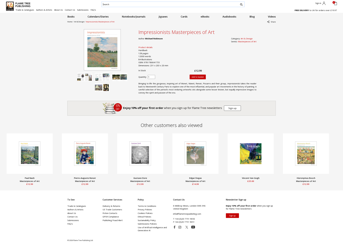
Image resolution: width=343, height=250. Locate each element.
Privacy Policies (145, 209)
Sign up (232, 108)
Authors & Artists (44, 9)
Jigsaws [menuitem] (163, 16)
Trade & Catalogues (24, 9)
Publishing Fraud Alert (113, 220)
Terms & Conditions (147, 206)
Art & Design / (80, 21)
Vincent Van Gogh (250, 178)
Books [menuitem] (71, 16)
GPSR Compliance (111, 216)
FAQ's (93, 9)
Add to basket (198, 77)
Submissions (83, 9)
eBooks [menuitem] (205, 16)
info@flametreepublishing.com (187, 213)
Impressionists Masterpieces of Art (100, 21)
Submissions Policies (147, 223)
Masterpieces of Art (247, 41)
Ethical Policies (144, 216)
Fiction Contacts (110, 213)
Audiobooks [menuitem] (229, 16)
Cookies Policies (145, 213)
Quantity (142, 77)
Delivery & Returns (111, 206)
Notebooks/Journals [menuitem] (133, 16)
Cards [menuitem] (184, 16)
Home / (70, 21)
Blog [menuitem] (252, 16)
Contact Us (70, 9)
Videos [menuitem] (272, 16)
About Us (58, 9)
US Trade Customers (112, 209)
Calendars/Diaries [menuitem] (98, 16)
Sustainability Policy (147, 220)
